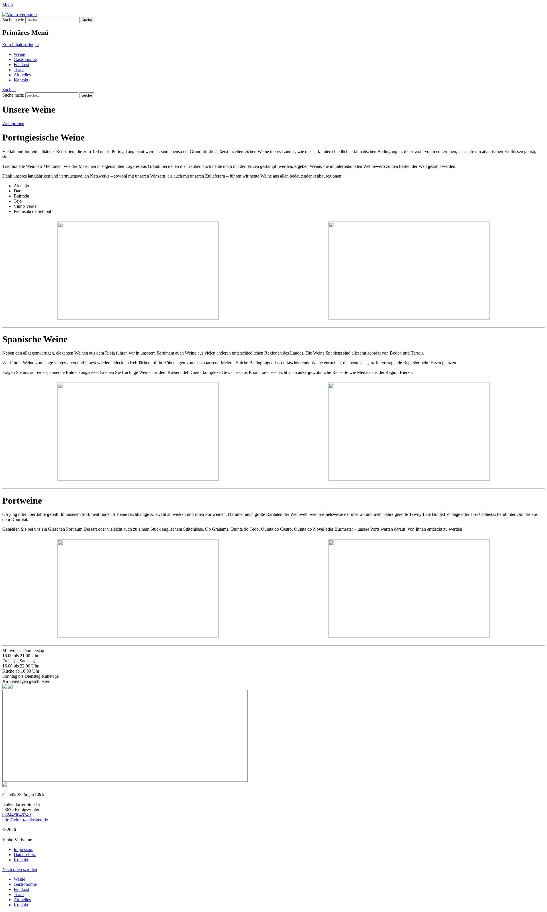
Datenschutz (25, 854)
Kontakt (21, 80)
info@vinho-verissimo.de (25, 819)
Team (19, 69)
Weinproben (13, 123)
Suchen (9, 89)
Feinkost (21, 64)
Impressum (23, 849)
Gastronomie (25, 59)
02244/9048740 (16, 814)
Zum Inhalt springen (20, 44)
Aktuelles (22, 74)
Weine (19, 54)
